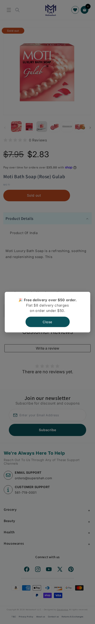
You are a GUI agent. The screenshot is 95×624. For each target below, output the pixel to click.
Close (47, 322)
